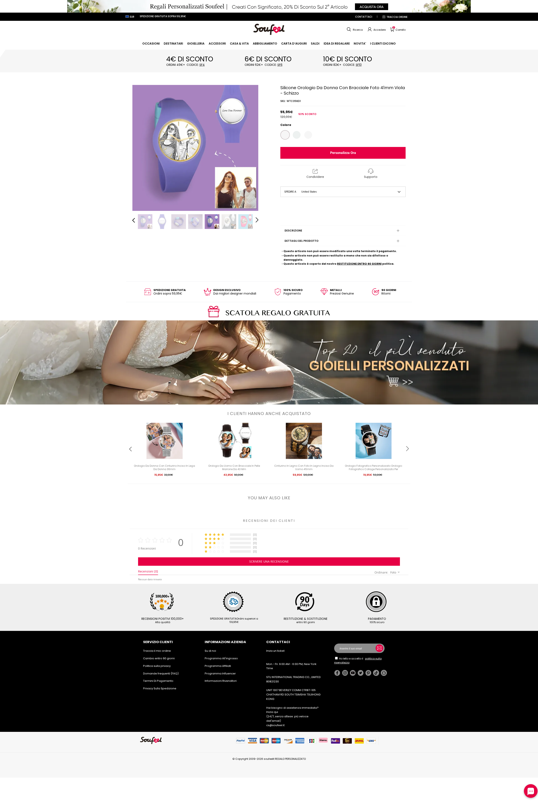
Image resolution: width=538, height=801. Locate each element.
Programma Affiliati (218, 666)
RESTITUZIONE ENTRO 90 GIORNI (359, 264)
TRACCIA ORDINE (396, 17)
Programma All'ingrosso (221, 658)
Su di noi (210, 651)
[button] (354, 29)
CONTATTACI (363, 17)
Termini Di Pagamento (158, 681)
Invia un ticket (275, 651)
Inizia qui (272, 712)
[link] (151, 43)
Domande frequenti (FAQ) (161, 673)
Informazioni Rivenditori (221, 681)
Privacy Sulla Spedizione (159, 688)
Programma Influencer (220, 673)
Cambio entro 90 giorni (159, 658)
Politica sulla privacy (157, 666)
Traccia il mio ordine (157, 651)
